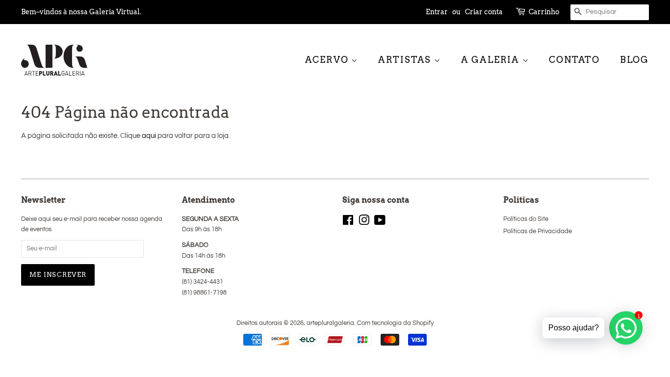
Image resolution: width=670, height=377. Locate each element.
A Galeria (491, 59)
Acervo (328, 59)
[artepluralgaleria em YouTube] (380, 222)
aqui (149, 135)
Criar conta (484, 12)
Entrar (437, 12)
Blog (634, 59)
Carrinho (544, 12)
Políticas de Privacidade (537, 231)
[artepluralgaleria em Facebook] (348, 222)
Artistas (406, 59)
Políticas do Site (525, 219)
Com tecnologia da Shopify (395, 323)
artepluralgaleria (330, 323)
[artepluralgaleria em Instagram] (364, 222)
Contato (574, 59)
